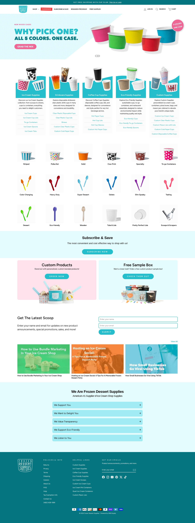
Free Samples (95, 9)
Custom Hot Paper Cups (97, 129)
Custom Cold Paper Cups (64, 131)
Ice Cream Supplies (80, 469)
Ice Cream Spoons (31, 127)
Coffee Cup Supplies (80, 472)
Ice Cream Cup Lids (30, 118)
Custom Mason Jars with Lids (164, 125)
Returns (46, 465)
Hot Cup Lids (98, 120)
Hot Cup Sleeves (97, 125)
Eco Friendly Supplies (80, 476)
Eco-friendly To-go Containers (131, 123)
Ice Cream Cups (31, 113)
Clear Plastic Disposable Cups (64, 113)
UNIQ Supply (112, 513)
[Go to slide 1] (96, 55)
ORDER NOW (56, 276)
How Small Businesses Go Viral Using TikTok (143, 376)
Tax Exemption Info (50, 495)
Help (45, 491)
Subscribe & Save (61, 9)
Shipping (46, 476)
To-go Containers (30, 122)
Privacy (46, 469)
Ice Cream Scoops (79, 480)
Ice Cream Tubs (31, 131)
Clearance (46, 9)
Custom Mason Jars (80, 495)
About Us (46, 484)
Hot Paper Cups (97, 116)
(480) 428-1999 (49, 503)
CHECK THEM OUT (138, 276)
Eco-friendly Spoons (131, 128)
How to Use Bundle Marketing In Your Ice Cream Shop (39, 376)
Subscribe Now (97, 252)
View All (174, 341)
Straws (64, 122)
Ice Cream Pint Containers (82, 487)
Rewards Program (79, 9)
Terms (45, 472)
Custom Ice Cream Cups (164, 116)
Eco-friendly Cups (131, 119)
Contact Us (47, 499)
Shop (35, 9)
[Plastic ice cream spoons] (97, 36)
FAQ (45, 487)
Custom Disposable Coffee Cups (164, 134)
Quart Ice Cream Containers (83, 491)
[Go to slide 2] (98, 56)
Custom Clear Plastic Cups (64, 127)
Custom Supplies (79, 465)
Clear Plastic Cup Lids (64, 118)
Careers (46, 480)
